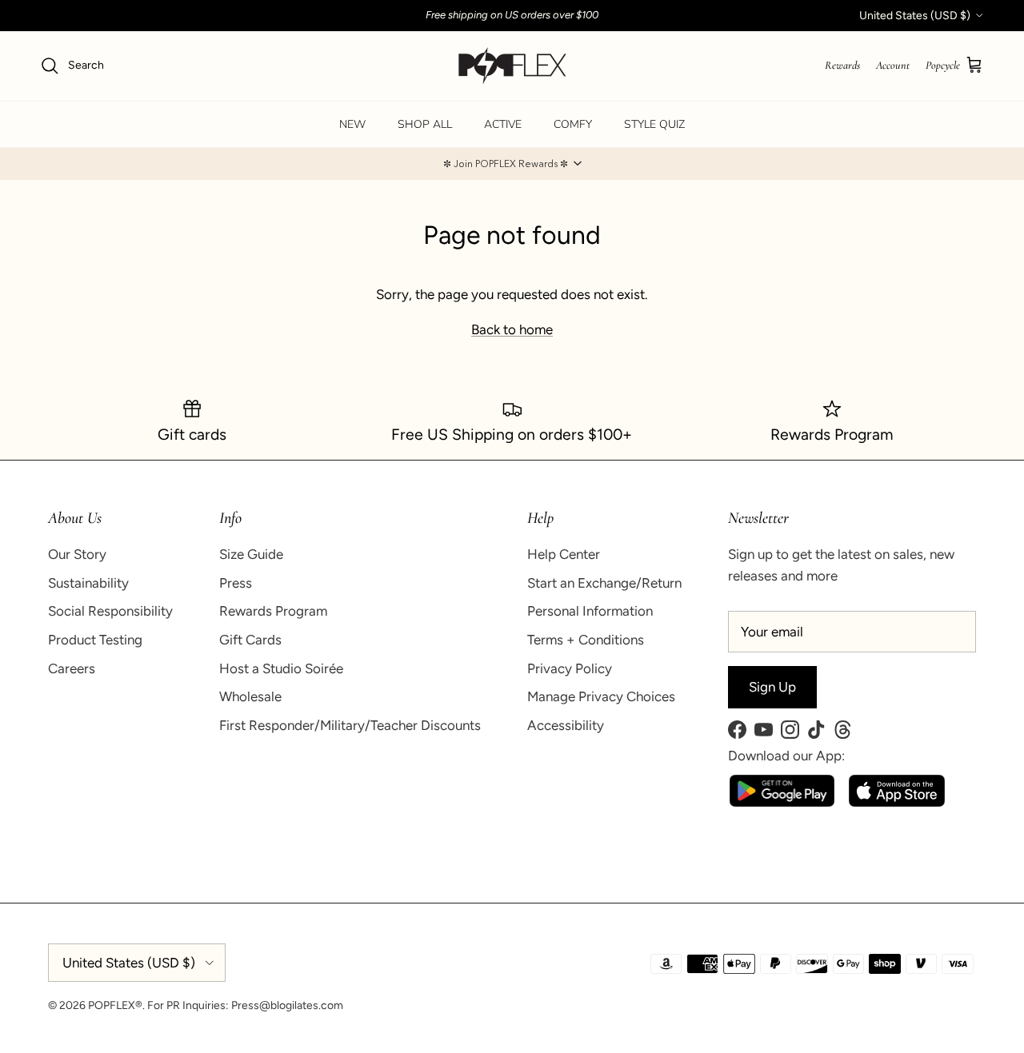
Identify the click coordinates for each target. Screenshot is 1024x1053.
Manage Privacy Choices (601, 696)
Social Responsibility (110, 611)
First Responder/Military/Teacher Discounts (350, 725)
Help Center (563, 554)
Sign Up (772, 687)
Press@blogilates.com (287, 1005)
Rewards (842, 65)
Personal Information (590, 611)
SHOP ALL (425, 124)
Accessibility (565, 725)
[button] (512, 164)
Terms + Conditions (585, 640)
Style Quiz (654, 124)
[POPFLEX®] (512, 66)
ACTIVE (503, 124)
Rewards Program (273, 611)
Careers (71, 668)
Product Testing (95, 640)
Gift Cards (250, 640)
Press (235, 583)
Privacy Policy (569, 668)
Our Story (77, 554)
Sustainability (88, 583)
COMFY (573, 124)
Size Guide (251, 554)
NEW (352, 124)
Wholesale (250, 696)
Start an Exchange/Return (604, 583)
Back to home (512, 329)
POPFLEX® (115, 1005)
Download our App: (786, 756)
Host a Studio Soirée (281, 668)
